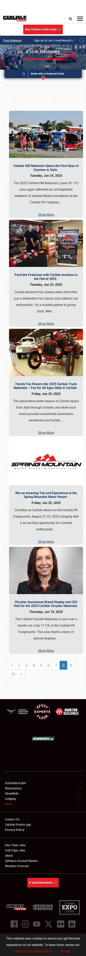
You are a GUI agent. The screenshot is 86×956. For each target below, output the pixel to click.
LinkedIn (71, 924)
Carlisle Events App (18, 824)
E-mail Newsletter (41, 882)
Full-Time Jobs (15, 850)
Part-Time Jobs (15, 845)
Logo (15, 19)
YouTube (36, 924)
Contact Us (12, 819)
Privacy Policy (14, 830)
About (9, 855)
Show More (46, 214)
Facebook (14, 924)
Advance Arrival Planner (21, 861)
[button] (43, 74)
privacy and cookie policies (34, 951)
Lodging (10, 799)
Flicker (60, 924)
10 (12, 674)
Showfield (11, 793)
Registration (13, 788)
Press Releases (12, 40)
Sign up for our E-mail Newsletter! (55, 40)
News (9, 804)
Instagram (25, 924)
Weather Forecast (17, 866)
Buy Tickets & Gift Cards (41, 29)
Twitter (48, 924)
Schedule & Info (15, 783)
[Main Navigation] (80, 19)
